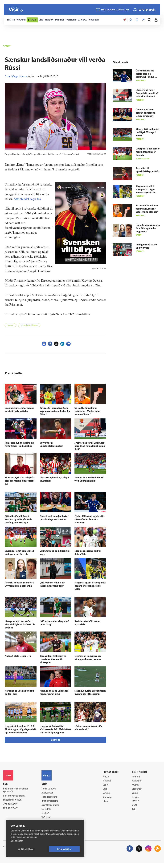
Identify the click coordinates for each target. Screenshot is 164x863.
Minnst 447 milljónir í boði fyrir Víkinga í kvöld (147, 132)
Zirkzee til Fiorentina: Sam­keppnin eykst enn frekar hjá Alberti (55, 411)
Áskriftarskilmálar (50, 805)
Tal (133, 809)
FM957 (135, 801)
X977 (134, 805)
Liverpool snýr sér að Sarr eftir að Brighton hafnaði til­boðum (20, 624)
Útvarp (106, 801)
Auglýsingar (47, 793)
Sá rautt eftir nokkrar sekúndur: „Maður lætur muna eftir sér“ (87, 411)
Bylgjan (135, 797)
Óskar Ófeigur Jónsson (16, 76)
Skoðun (106, 793)
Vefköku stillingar (26, 849)
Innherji (136, 777)
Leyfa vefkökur (64, 849)
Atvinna (135, 785)
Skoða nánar (17, 841)
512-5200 (51, 789)
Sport (105, 785)
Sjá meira (55, 740)
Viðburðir (137, 789)
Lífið (105, 789)
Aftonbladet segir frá (27, 199)
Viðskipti (107, 781)
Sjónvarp (107, 797)
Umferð (45, 813)
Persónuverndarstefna (14, 796)
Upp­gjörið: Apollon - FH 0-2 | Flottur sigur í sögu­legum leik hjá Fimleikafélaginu (20, 729)
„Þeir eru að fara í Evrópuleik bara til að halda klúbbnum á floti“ (89, 446)
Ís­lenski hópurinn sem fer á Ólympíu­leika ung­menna (148, 228)
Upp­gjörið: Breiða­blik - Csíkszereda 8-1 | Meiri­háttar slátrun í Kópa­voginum (55, 729)
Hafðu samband (49, 797)
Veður (135, 793)
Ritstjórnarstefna (49, 801)
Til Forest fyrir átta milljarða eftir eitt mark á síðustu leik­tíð (20, 481)
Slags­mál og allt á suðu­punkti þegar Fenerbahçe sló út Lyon (90, 586)
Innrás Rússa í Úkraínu (29, 325)
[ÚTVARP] (143, 20)
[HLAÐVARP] (130, 20)
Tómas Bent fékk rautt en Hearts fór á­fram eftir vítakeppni (53, 659)
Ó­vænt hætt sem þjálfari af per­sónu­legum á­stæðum (146, 113)
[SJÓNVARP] (137, 20)
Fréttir (106, 777)
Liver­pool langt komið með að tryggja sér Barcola (148, 152)
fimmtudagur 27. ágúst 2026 (115, 9)
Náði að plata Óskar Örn (18, 656)
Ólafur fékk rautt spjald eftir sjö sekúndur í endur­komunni (89, 519)
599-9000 (13, 808)
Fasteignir (137, 781)
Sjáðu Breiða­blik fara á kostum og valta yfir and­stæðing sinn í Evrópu (18, 519)
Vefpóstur (46, 817)
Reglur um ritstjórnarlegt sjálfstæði (15, 790)
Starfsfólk (46, 809)
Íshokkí (10, 325)
